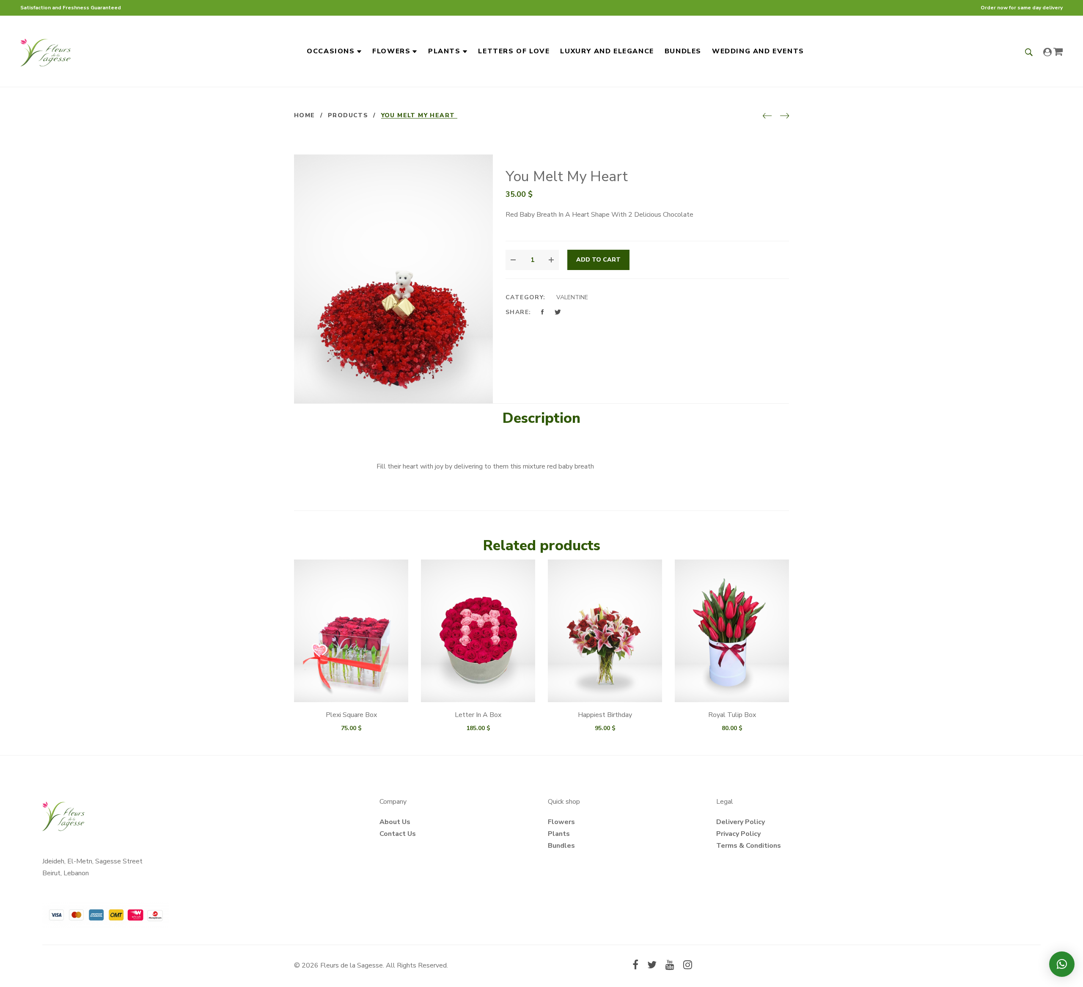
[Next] (784, 116)
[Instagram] (687, 965)
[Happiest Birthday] (605, 631)
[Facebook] (635, 965)
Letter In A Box (478, 715)
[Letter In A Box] (478, 631)
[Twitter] (652, 965)
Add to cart (598, 260)
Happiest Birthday (605, 715)
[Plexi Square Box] (351, 631)
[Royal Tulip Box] (732, 631)
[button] (1062, 964)
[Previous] (767, 116)
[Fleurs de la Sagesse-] (45, 51)
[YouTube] (669, 965)
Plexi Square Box (351, 715)
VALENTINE (572, 297)
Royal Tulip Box (732, 715)
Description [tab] (541, 418)
